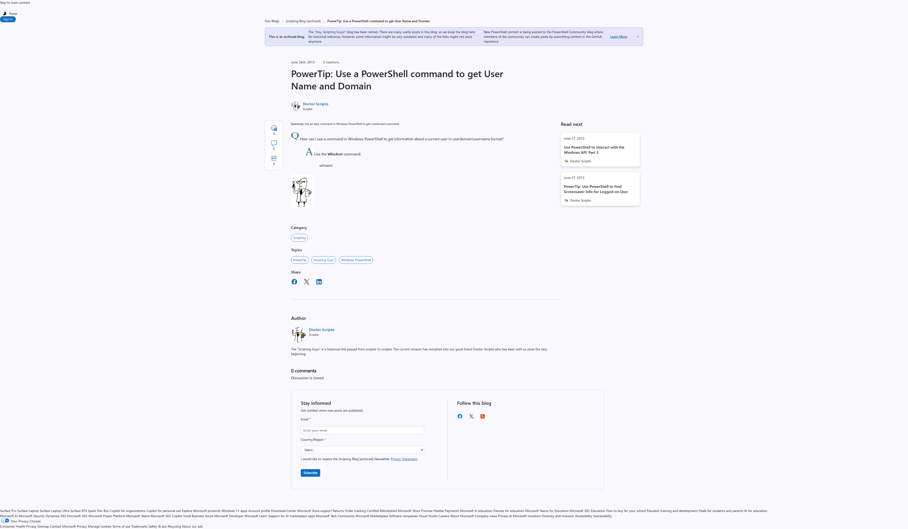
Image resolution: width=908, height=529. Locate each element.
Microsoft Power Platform (106, 516)
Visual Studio (428, 516)
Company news (486, 516)
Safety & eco (157, 526)
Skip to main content (15, 2)
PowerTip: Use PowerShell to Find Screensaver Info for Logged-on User (596, 189)
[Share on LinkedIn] (319, 282)
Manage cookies (99, 526)
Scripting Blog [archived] (303, 21)
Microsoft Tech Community (335, 516)
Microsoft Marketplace (372, 516)
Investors (534, 516)
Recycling (174, 526)
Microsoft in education (476, 510)
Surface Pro (8, 510)
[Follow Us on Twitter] (471, 418)
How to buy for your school (626, 510)
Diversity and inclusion (558, 516)
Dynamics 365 (56, 516)
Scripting (299, 237)
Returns (338, 510)
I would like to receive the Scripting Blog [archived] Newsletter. (359, 459)
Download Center (283, 510)
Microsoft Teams (138, 516)
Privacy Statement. (404, 459)
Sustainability (602, 516)
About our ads (192, 526)
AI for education (755, 510)
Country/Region (313, 439)
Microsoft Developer (229, 516)
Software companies (403, 516)
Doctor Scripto (315, 103)
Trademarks (139, 526)
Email (306, 419)
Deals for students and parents (721, 510)
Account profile (259, 510)
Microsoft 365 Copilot (166, 516)
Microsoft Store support (314, 510)
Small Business (193, 516)
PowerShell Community (569, 32)
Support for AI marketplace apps (291, 516)
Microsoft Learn (255, 516)
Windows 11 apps (234, 510)
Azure (209, 516)
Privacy (82, 526)
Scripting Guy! (324, 260)
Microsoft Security (32, 516)
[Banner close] (638, 36)
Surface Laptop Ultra (54, 510)
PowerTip (299, 260)
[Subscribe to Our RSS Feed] (482, 418)
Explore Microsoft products (201, 510)
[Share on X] (306, 282)
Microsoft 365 (77, 516)
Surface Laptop (28, 510)
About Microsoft (462, 516)
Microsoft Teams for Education (547, 510)
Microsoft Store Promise (415, 510)
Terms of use (121, 526)
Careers (443, 516)
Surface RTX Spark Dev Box (89, 510)
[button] (295, 138)
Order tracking (355, 510)
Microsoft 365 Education (587, 510)
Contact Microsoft (63, 526)
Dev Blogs (272, 21)
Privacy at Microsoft (512, 516)
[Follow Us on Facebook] (460, 418)
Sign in (8, 19)
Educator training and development (672, 510)
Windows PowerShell (356, 260)
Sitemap (43, 526)
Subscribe (310, 472)
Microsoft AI (9, 516)
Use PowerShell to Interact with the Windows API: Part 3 (594, 150)
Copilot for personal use (163, 510)
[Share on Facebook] (294, 282)
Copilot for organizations (127, 510)
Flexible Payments (446, 510)
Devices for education (508, 510)
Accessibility (583, 516)
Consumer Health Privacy (18, 526)
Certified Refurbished (382, 510)
